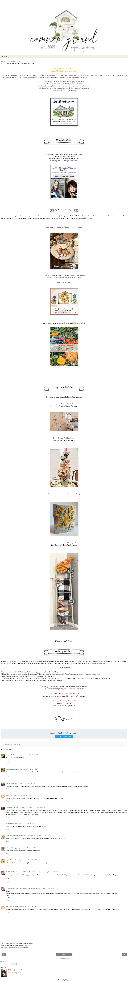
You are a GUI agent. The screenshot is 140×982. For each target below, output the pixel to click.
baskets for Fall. (79, 323)
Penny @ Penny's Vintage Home (16, 835)
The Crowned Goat (12, 906)
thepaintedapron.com (12, 769)
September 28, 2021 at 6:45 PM (28, 860)
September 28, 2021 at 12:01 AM (24, 823)
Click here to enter (64, 736)
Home (64, 954)
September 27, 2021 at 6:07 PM (29, 769)
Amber (48, 154)
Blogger (67, 980)
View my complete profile (15, 973)
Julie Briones (10, 823)
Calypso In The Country (13, 755)
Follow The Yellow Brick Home (57, 678)
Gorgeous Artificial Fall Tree (64, 404)
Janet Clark (9, 795)
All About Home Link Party (74, 689)
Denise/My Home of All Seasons (15, 807)
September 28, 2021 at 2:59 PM (27, 848)
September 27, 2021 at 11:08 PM (35, 807)
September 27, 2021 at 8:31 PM (25, 783)
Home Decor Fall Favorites (64, 438)
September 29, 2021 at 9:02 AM (27, 906)
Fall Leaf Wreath (64, 282)
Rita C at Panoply (11, 848)
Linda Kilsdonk (11, 783)
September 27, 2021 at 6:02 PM (31, 755)
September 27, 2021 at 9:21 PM (23, 795)
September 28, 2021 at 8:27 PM (48, 872)
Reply (7, 763)
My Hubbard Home (12, 860)
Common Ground (39, 678)
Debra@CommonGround (18, 970)
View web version (64, 958)
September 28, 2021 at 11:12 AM (36, 835)
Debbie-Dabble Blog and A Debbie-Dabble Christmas (22, 872)
